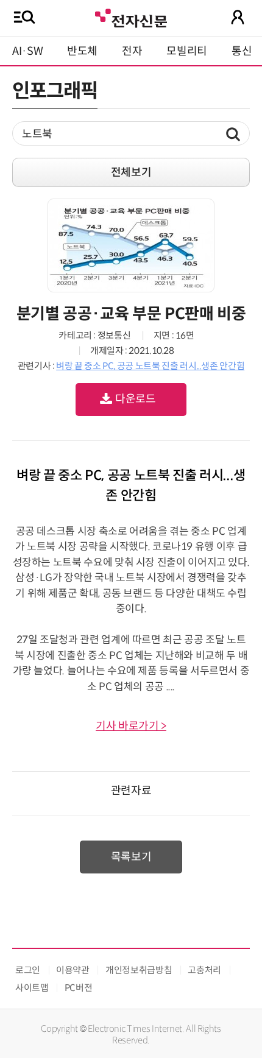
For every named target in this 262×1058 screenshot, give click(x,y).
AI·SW (27, 51)
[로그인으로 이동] (237, 17)
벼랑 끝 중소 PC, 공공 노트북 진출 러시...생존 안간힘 (150, 366)
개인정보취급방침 (138, 970)
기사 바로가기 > (131, 726)
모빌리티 (186, 51)
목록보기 (131, 857)
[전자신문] (131, 16)
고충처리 (204, 970)
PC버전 (79, 987)
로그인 (27, 970)
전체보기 (131, 172)
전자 (132, 51)
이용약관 (73, 970)
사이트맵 (32, 987)
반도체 (82, 51)
